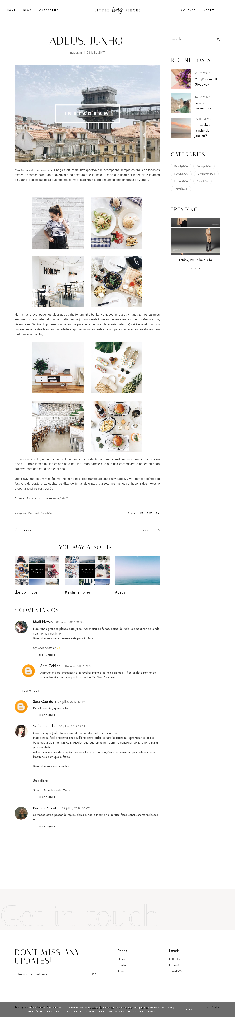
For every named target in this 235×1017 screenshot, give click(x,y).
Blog (28, 10)
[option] (195, 240)
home (11, 10)
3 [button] (199, 268)
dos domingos (26, 592)
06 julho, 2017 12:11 (72, 726)
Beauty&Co (181, 166)
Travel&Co (180, 189)
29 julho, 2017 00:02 (76, 808)
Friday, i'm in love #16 (195, 260)
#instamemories (78, 592)
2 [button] (195, 268)
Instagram (76, 52)
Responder (47, 655)
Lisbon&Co (181, 181)
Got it (204, 1010)
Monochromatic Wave (56, 790)
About (209, 10)
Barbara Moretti (45, 808)
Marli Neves (43, 622)
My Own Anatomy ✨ (47, 648)
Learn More (190, 1010)
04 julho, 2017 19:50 (79, 666)
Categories (49, 10)
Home (121, 959)
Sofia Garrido (44, 726)
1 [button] (192, 268)
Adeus (120, 592)
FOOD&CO (181, 174)
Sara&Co (46, 513)
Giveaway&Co (206, 174)
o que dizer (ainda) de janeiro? (203, 130)
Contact (188, 10)
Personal (33, 513)
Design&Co (204, 166)
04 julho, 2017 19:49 (71, 702)
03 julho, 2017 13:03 (70, 622)
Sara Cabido (50, 666)
